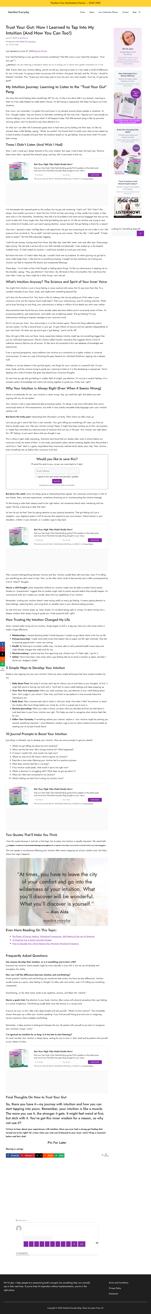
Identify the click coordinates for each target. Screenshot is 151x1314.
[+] (81, 1244)
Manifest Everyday (18, 12)
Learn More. (32, 42)
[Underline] (36, 1244)
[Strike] (42, 1244)
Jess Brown (42, 51)
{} (74, 1244)
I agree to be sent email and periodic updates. (58, 476)
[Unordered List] (52, 1244)
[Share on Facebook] (2, 644)
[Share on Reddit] (2, 659)
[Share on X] (2, 654)
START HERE (94, 2)
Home (82, 12)
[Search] (140, 233)
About (91, 12)
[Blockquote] (57, 1244)
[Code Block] (63, 1244)
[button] (140, 12)
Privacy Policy (115, 1288)
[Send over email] (2, 664)
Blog (134, 12)
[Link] (68, 1244)
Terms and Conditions (118, 1282)
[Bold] (26, 1244)
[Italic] (31, 1244)
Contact (125, 12)
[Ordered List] (47, 1244)
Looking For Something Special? (126, 228)
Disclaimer (113, 1293)
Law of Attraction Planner (108, 12)
